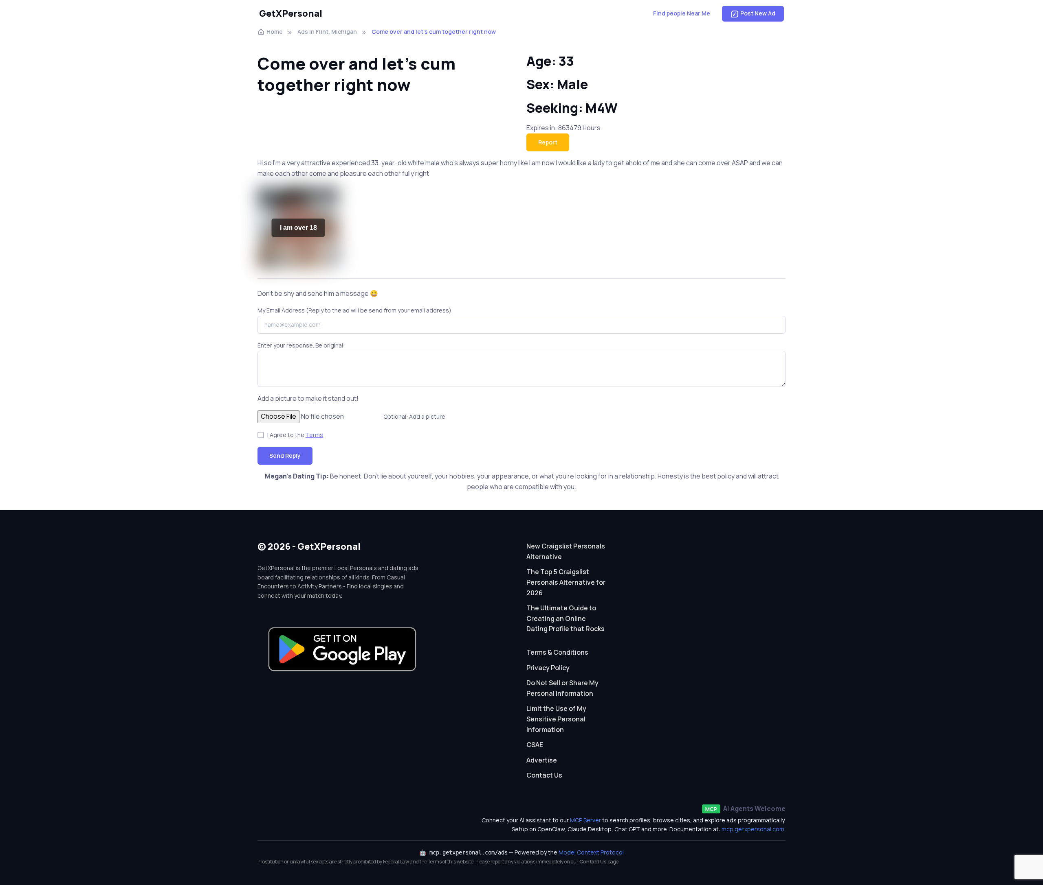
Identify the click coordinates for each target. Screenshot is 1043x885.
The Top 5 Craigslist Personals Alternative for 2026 (565, 582)
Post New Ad (757, 13)
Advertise (541, 760)
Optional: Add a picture (414, 416)
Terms (314, 435)
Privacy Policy (548, 667)
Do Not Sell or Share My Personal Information (562, 688)
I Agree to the (295, 435)
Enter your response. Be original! (301, 345)
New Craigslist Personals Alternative (565, 551)
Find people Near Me (681, 13)
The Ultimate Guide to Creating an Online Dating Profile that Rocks (565, 618)
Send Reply (285, 455)
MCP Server (585, 820)
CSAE (534, 744)
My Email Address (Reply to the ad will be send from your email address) (354, 310)
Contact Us (544, 775)
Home (274, 31)
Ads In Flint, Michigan (327, 31)
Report (547, 142)
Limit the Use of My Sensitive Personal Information (556, 719)
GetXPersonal (290, 13)
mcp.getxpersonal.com (753, 829)
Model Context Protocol (591, 852)
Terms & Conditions (557, 652)
